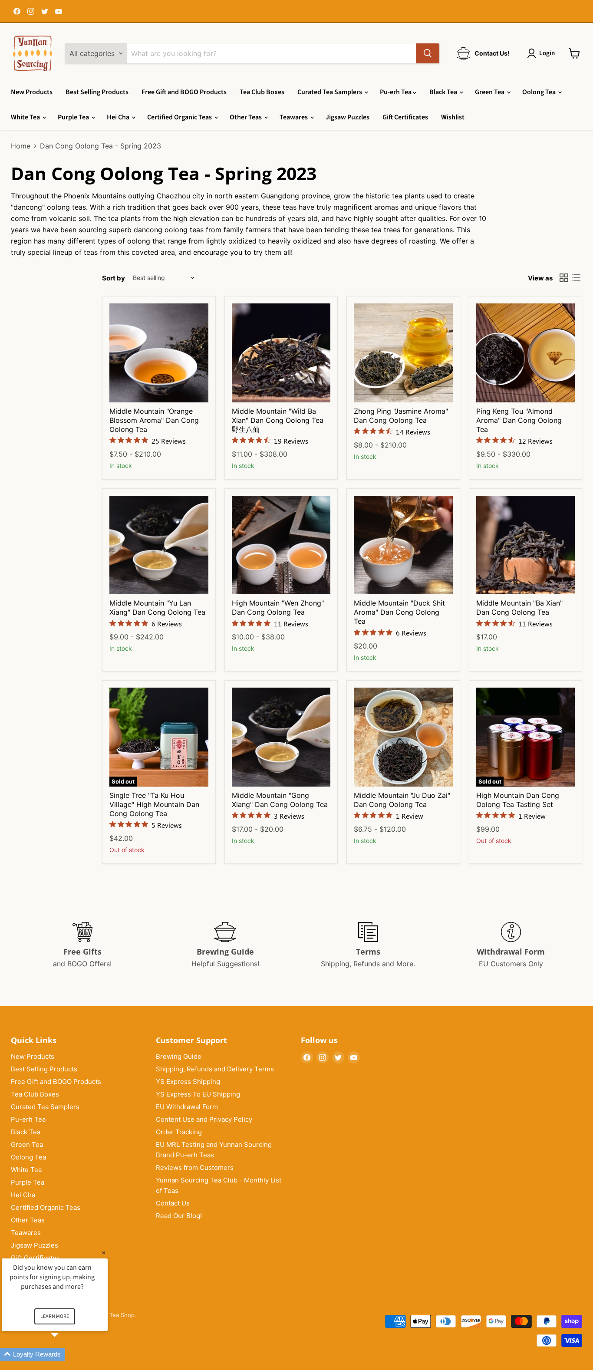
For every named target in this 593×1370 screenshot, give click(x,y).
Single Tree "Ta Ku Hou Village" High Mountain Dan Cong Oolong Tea (154, 804)
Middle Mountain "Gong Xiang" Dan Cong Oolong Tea (280, 800)
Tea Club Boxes (262, 92)
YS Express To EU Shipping (198, 1094)
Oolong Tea (539, 92)
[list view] (576, 278)
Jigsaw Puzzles (347, 117)
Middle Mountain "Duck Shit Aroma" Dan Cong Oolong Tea (399, 612)
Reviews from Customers (195, 1167)
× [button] (103, 1252)
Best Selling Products (97, 92)
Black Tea (443, 92)
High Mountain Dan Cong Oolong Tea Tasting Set (517, 800)
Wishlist (453, 117)
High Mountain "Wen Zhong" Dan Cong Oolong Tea (278, 607)
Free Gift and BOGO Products (184, 92)
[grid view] (564, 278)
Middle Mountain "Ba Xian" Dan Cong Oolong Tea (519, 607)
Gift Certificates (405, 117)
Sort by (113, 278)
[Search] (427, 53)
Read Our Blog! (179, 1216)
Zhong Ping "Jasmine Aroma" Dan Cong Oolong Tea (401, 416)
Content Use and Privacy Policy (204, 1119)
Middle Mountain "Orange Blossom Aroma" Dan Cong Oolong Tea (154, 420)
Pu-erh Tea (396, 92)
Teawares (294, 117)
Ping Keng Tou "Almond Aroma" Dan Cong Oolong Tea (519, 420)
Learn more (54, 1316)
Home (20, 146)
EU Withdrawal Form (187, 1107)
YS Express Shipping (188, 1081)
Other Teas (246, 117)
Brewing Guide (178, 1056)
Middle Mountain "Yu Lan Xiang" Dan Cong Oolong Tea (157, 607)
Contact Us (173, 1203)
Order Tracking (179, 1132)
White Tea (26, 117)
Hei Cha (119, 117)
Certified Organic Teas (180, 117)
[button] (65, 1354)
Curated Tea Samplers (330, 92)
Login (547, 53)
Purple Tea (74, 117)
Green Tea (490, 92)
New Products (32, 92)
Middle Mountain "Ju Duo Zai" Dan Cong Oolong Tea (402, 800)
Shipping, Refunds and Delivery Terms (215, 1069)
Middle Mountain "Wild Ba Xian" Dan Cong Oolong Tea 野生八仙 (277, 420)
